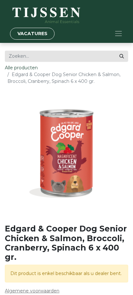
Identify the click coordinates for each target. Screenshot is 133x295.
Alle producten (21, 68)
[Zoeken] (121, 56)
